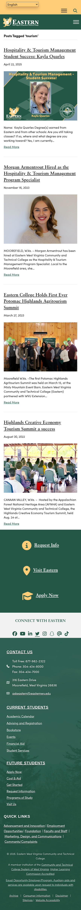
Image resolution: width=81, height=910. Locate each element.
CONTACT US (20, 652)
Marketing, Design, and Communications (33, 836)
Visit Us (11, 804)
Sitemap (28, 900)
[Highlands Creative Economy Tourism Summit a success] (40, 467)
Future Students (26, 763)
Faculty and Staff (55, 831)
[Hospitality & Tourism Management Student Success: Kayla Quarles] (40, 95)
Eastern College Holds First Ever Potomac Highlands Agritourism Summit (35, 301)
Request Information (21, 791)
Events (11, 736)
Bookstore (14, 730)
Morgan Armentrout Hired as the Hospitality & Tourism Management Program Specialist (40, 173)
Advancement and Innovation (24, 825)
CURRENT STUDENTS (27, 707)
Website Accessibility (48, 900)
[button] (75, 11)
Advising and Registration (24, 723)
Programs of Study (20, 797)
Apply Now (14, 771)
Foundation (33, 831)
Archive (13, 895)
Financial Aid (15, 743)
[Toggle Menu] (64, 10)
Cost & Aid (14, 778)
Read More (11, 147)
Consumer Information (36, 895)
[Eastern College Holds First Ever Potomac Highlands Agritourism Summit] (40, 346)
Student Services (18, 750)
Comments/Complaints (21, 841)
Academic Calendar (20, 716)
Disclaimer (61, 895)
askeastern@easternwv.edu (31, 693)
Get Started (14, 784)
